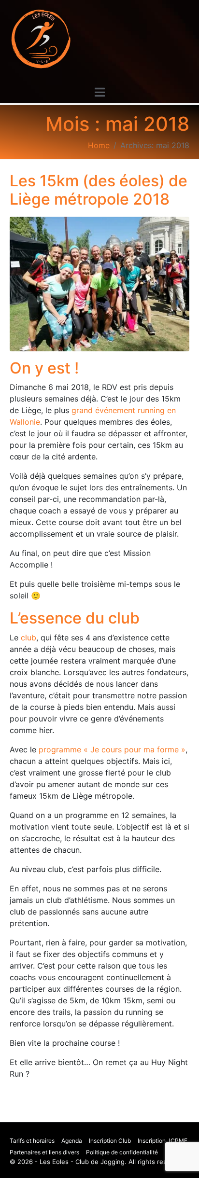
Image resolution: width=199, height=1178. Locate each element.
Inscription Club (110, 1140)
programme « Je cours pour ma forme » (112, 749)
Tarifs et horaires (32, 1140)
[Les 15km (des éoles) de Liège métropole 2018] (99, 283)
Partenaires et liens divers (44, 1152)
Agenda (71, 1140)
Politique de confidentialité (122, 1152)
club (28, 637)
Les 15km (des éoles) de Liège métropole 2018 (98, 189)
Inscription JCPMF (162, 1140)
